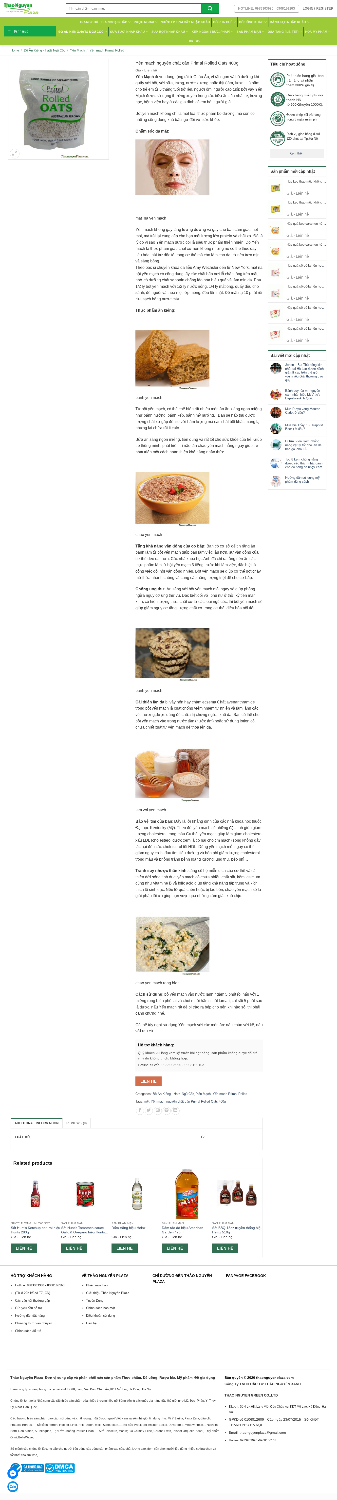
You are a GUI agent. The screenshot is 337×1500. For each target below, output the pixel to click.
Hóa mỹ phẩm (316, 32)
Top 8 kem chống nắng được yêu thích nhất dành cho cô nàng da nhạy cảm (303, 463)
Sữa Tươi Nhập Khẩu (127, 32)
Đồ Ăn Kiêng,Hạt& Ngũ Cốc (81, 32)
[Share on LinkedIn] (175, 1111)
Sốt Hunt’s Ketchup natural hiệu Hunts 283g (35, 1230)
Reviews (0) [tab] (76, 1123)
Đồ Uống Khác (251, 22)
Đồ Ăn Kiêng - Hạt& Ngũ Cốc (44, 50)
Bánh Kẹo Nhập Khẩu (288, 22)
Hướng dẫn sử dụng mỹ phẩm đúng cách (302, 479)
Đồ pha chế (222, 22)
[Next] (259, 1212)
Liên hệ (148, 1081)
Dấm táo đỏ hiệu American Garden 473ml (182, 1230)
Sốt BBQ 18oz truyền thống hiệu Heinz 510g (237, 1230)
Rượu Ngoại (144, 22)
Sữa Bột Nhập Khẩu (168, 32)
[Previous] (13, 1212)
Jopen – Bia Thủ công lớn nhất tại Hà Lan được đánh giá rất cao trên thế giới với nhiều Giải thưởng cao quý (304, 372)
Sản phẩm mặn (249, 32)
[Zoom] (14, 153)
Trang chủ (89, 22)
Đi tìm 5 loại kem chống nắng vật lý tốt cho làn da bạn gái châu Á (303, 445)
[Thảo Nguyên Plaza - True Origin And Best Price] (31, 8)
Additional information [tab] (37, 1123)
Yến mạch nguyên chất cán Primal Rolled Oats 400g (188, 1101)
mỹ (146, 1101)
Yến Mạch (77, 50)
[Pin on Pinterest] (167, 1111)
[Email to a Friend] (158, 1111)
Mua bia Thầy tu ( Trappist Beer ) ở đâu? (304, 427)
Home (15, 50)
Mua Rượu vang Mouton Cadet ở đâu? (302, 411)
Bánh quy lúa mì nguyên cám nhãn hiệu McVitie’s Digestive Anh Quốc (302, 394)
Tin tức (194, 41)
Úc (203, 1137)
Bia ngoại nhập (114, 22)
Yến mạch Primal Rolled (107, 50)
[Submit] (210, 8)
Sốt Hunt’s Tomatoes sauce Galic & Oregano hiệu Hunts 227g (83, 1230)
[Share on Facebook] (140, 1111)
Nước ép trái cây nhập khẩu (185, 22)
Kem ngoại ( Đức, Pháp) (211, 32)
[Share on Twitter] (149, 1111)
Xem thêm (297, 153)
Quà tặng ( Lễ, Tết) (283, 32)
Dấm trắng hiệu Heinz (129, 1228)
